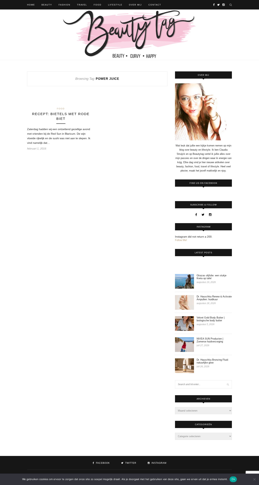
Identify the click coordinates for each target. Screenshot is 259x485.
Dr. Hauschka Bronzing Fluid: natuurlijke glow (213, 361)
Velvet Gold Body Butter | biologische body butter (210, 319)
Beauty (47, 5)
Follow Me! (181, 240)
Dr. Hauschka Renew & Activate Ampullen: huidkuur (214, 298)
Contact (154, 5)
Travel (82, 5)
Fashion (64, 5)
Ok (233, 479)
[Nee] (254, 479)
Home (31, 5)
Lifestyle (115, 5)
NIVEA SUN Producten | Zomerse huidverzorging (210, 340)
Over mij (135, 5)
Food (97, 5)
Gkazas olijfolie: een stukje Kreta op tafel (211, 277)
